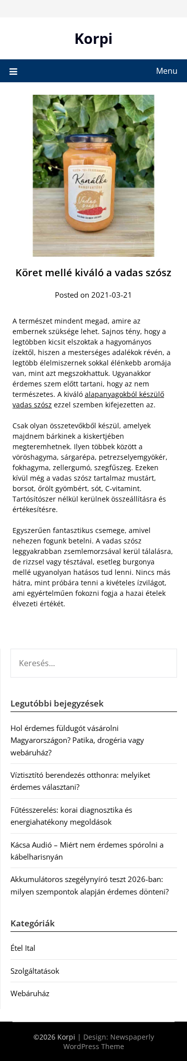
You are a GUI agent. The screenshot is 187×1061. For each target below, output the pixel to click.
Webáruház (29, 993)
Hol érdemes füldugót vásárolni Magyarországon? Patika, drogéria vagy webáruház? (77, 740)
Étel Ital (22, 948)
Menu (167, 70)
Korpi (93, 38)
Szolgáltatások (34, 971)
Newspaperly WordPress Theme (108, 1041)
